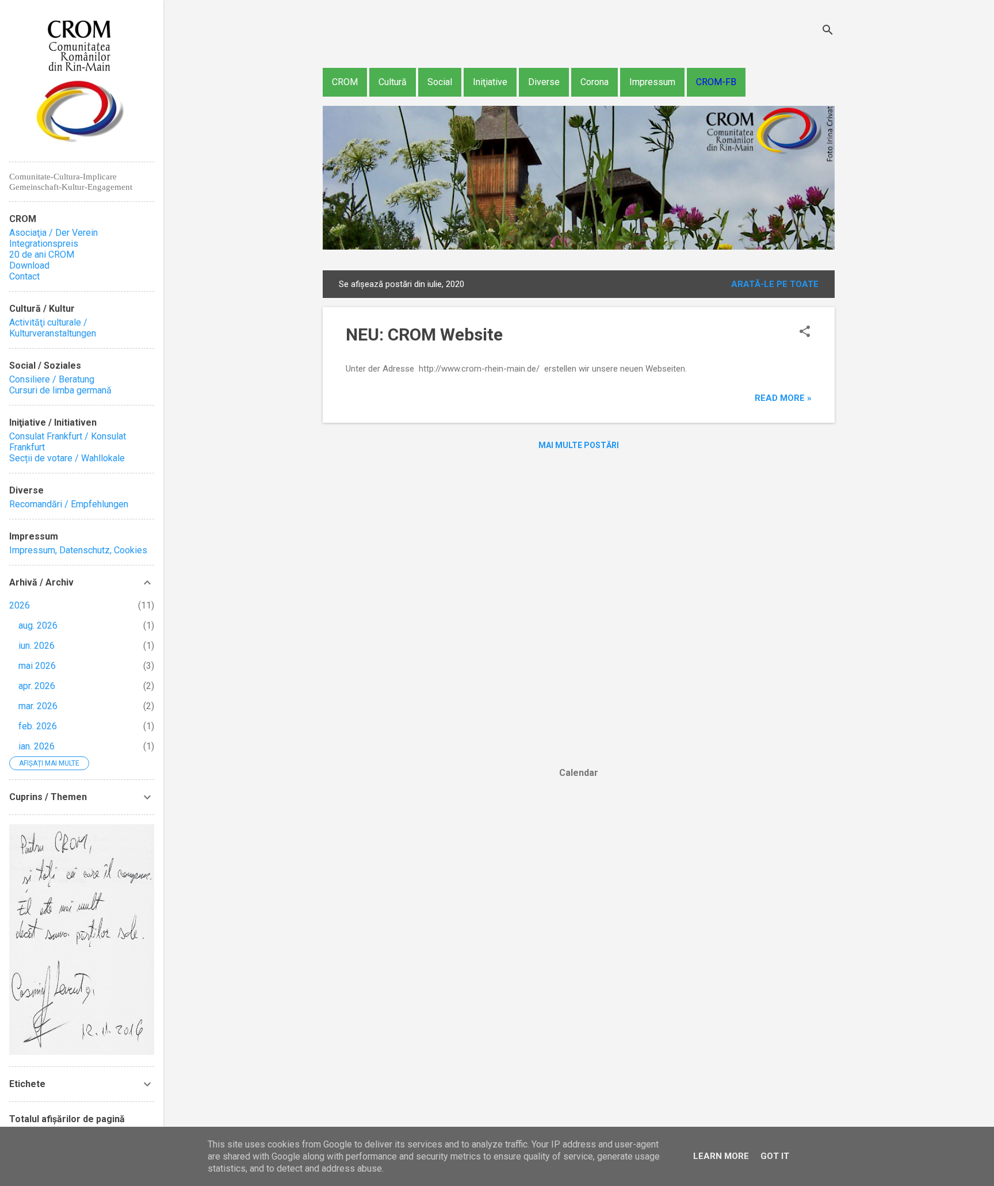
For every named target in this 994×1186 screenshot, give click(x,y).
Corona (594, 81)
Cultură (393, 81)
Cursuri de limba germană (60, 390)
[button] (805, 332)
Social (439, 81)
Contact (24, 276)
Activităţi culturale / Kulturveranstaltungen (52, 328)
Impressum (652, 81)
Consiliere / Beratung (51, 379)
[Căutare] (828, 31)
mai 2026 (37, 665)
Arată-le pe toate (775, 284)
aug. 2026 (38, 625)
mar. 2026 (38, 706)
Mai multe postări (578, 445)
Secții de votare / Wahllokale (67, 458)
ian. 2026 (36, 746)
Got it (774, 1156)
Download (29, 265)
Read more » (783, 398)
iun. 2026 (36, 645)
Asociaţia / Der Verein (53, 232)
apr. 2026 (36, 685)
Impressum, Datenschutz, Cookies (78, 550)
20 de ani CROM (41, 254)
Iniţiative (490, 81)
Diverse (544, 81)
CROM (345, 81)
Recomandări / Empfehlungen (68, 504)
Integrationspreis (43, 243)
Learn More (721, 1156)
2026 (19, 605)
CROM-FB (716, 81)
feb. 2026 (37, 726)
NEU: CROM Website (424, 334)
